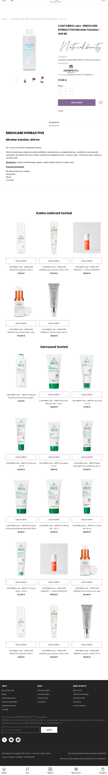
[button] (27, 770)
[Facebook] (4, 739)
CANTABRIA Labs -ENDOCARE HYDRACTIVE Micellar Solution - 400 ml (38, 19)
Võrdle (60, 111)
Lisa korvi (21, 261)
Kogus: (60, 86)
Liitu (49, 730)
